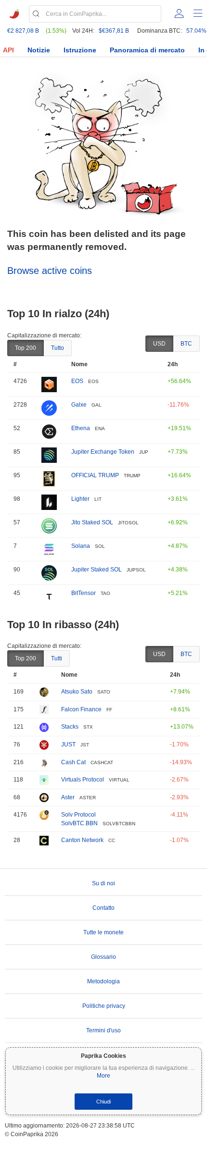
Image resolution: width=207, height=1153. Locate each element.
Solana (80, 546)
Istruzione (80, 50)
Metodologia (103, 981)
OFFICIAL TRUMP (95, 475)
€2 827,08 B (23, 30)
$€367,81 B (114, 30)
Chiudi (103, 1101)
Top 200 (25, 348)
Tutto (57, 348)
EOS (77, 381)
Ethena (80, 428)
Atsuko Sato (76, 691)
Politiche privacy (103, 1006)
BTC (186, 343)
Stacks (69, 726)
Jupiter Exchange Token (102, 451)
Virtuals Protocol (82, 779)
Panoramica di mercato (147, 50)
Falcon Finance (81, 709)
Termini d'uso (103, 1030)
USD (159, 343)
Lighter (80, 499)
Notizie (38, 50)
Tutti (56, 658)
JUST (68, 744)
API (8, 50)
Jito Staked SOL (92, 522)
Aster (68, 797)
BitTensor (83, 593)
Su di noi (103, 883)
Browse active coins (49, 270)
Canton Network (82, 840)
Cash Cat (73, 762)
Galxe (79, 404)
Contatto (103, 908)
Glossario (103, 957)
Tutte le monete (103, 932)
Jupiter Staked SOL (96, 569)
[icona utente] (179, 13)
